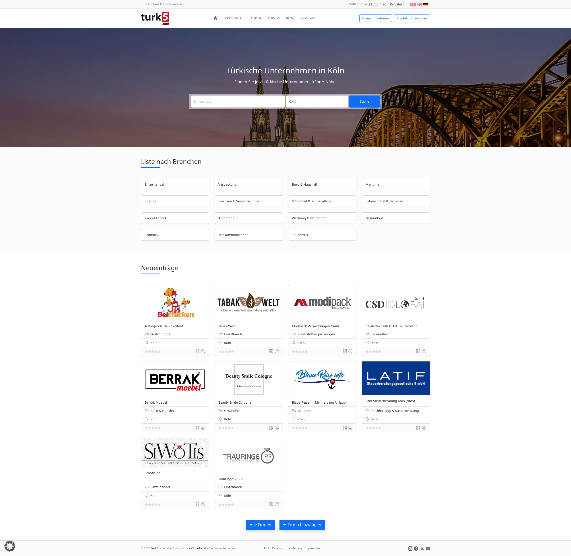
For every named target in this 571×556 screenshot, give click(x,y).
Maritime (304, 411)
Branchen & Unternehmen (164, 4)
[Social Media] (410, 548)
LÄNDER (255, 18)
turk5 (154, 548)
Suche (364, 101)
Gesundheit (380, 334)
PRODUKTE (233, 18)
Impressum (312, 548)
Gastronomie (160, 334)
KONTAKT (308, 18)
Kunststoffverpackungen (316, 334)
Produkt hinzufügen (412, 18)
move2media (193, 548)
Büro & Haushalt (163, 411)
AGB (266, 548)
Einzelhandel (234, 334)
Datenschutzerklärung (287, 548)
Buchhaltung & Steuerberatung (395, 411)
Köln (154, 343)
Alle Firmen (260, 524)
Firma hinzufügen (375, 18)
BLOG (290, 18)
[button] (10, 546)
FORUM (273, 18)
